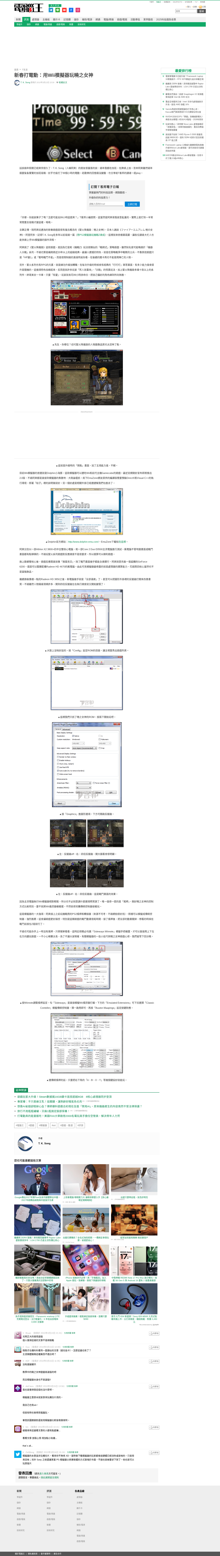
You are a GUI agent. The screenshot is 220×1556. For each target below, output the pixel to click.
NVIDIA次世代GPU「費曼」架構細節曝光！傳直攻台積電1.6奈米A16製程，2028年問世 (185, 118)
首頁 (16, 70)
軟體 (71, 24)
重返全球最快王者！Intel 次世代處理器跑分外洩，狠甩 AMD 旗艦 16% (184, 103)
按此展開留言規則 (50, 1477)
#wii (54, 1125)
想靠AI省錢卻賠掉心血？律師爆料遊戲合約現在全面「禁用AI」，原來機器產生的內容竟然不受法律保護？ (79, 1106)
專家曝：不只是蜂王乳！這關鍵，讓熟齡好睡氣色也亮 (49, 1101)
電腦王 (28, 8)
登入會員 (44, 1473)
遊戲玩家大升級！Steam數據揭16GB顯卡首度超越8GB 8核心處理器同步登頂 (64, 1096)
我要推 (154, 1333)
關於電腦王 (20, 1554)
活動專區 (135, 19)
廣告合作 (57, 1554)
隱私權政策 (33, 1554)
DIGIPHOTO (177, 2)
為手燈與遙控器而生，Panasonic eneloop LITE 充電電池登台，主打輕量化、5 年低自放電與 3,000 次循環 (37, 1319)
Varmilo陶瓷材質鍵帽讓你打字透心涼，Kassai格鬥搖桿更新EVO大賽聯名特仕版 (183, 110)
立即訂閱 (132, 204)
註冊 (195, 7)
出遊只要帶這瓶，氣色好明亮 (134, 1197)
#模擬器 (43, 1125)
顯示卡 (56, 19)
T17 (196, 2)
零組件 (19, 24)
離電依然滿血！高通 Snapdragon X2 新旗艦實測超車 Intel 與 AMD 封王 (184, 95)
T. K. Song (25, 82)
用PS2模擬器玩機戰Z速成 (91, 235)
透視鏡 (202, 2)
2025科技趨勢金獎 (166, 19)
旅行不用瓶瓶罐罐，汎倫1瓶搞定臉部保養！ (43, 1111)
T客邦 (151, 2)
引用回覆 (67, 1333)
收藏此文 (63, 82)
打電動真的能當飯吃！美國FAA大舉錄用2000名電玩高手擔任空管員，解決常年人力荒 (68, 1115)
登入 (189, 7)
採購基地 (167, 2)
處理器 (35, 19)
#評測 (80, 1125)
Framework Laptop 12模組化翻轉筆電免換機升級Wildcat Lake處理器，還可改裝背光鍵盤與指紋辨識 (185, 148)
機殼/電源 (87, 19)
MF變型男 (188, 2)
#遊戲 (31, 1125)
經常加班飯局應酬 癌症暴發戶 (134, 1237)
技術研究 (81, 24)
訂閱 (204, 7)
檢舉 (73, 1333)
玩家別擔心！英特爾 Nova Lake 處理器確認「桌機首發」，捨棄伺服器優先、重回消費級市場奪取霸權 (185, 127)
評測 (26, 19)
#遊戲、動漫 (66, 1125)
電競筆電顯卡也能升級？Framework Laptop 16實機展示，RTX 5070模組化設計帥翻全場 (185, 77)
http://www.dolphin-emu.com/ (83, 542)
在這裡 (122, 542)
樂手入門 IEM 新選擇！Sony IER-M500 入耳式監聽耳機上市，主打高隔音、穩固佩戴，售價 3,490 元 (134, 1319)
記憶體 (67, 19)
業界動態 (148, 19)
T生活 (25, 70)
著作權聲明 (45, 1554)
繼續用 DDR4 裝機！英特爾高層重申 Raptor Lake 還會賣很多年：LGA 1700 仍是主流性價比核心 (184, 87)
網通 (97, 19)
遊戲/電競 (122, 19)
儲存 (76, 19)
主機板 (46, 19)
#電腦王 (20, 1125)
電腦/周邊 (109, 19)
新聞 (18, 19)
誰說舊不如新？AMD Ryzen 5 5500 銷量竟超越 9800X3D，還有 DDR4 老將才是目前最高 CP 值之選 (185, 137)
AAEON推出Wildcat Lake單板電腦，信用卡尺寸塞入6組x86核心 (184, 156)
